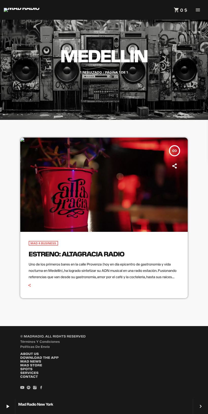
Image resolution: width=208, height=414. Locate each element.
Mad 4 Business (43, 243)
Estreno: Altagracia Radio (76, 254)
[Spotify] (29, 388)
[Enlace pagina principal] (21, 10)
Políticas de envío (35, 346)
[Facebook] (41, 388)
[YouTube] (22, 388)
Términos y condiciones (40, 341)
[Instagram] (35, 388)
